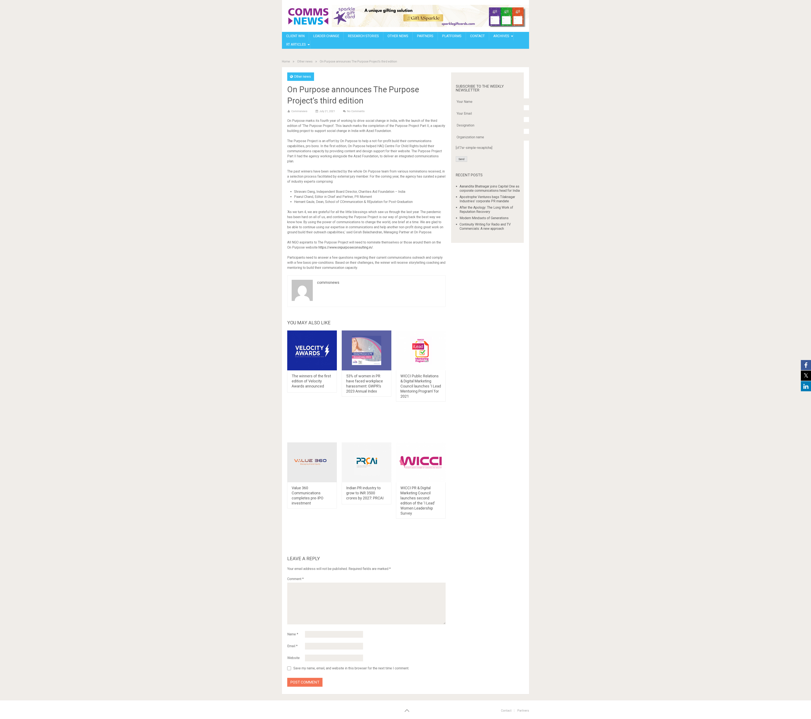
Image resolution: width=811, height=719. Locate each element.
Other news (398, 36)
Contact (506, 710)
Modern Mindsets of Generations (484, 218)
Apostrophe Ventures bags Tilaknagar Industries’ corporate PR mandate (487, 199)
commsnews (299, 111)
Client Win (295, 36)
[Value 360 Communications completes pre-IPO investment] (312, 462)
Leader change (326, 36)
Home (286, 61)
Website (293, 658)
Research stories (363, 36)
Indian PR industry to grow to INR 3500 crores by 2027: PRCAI (365, 493)
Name (292, 634)
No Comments (356, 111)
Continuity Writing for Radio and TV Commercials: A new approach (485, 226)
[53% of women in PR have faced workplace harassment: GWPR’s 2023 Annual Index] (366, 350)
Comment (295, 579)
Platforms (451, 36)
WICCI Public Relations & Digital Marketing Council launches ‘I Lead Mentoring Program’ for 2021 (420, 386)
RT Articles (296, 44)
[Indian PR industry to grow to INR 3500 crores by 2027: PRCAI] (366, 462)
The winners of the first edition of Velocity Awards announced (311, 381)
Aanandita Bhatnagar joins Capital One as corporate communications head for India (490, 188)
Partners (425, 36)
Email (292, 646)
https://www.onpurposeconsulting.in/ (345, 247)
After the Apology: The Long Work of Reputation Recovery (486, 209)
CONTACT (477, 36)
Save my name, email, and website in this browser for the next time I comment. (351, 668)
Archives (501, 36)
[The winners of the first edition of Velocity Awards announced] (312, 350)
